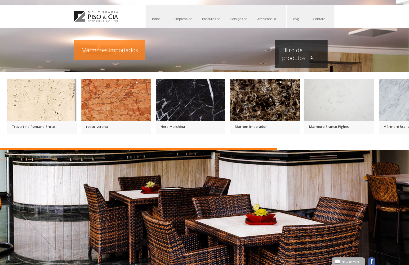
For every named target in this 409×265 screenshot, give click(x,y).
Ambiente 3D (267, 19)
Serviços (234, 19)
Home (155, 19)
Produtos (206, 19)
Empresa (178, 19)
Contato (319, 19)
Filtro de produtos (294, 54)
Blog (295, 19)
